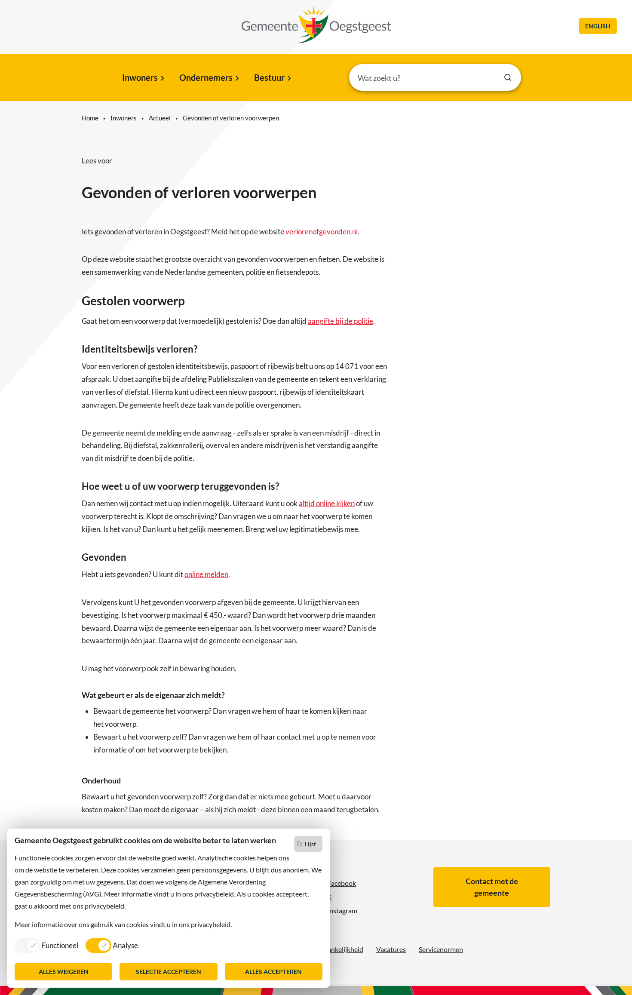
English (598, 26)
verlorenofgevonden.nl (321, 231)
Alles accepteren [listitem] (273, 971)
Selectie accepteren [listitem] (168, 971)
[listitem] (46, 945)
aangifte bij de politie (340, 321)
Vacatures (391, 949)
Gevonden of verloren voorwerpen (231, 118)
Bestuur (269, 77)
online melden (206, 574)
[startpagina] (316, 24)
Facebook (341, 883)
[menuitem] (142, 78)
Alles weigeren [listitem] (64, 971)
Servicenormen (441, 949)
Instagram (342, 910)
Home (90, 118)
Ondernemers (206, 77)
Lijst (310, 844)
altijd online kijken (327, 503)
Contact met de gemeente (492, 886)
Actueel (160, 118)
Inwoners (140, 77)
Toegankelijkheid (338, 949)
